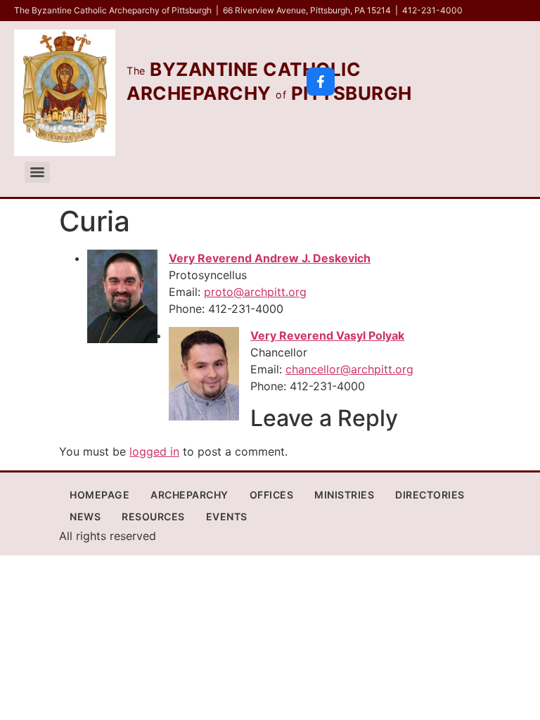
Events (227, 516)
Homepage (99, 495)
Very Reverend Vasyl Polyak (327, 335)
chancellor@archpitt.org (349, 369)
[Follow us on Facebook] (321, 82)
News (85, 516)
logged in (154, 451)
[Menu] (37, 172)
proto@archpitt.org (255, 292)
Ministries (344, 495)
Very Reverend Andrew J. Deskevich (270, 258)
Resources (153, 516)
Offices (272, 495)
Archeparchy (189, 495)
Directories (430, 495)
